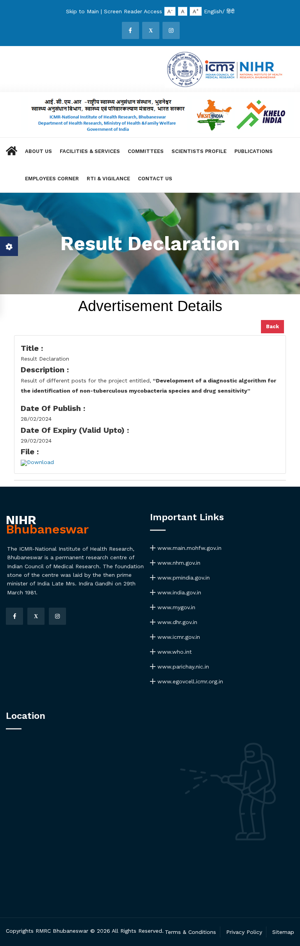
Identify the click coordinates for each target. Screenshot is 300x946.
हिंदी (230, 11)
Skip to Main (82, 11)
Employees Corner (52, 178)
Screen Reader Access (133, 11)
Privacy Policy (244, 932)
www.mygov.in (175, 607)
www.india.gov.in (178, 592)
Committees (146, 151)
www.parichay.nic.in (182, 666)
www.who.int (173, 652)
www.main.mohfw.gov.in (188, 548)
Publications (253, 151)
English (213, 11)
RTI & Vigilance (108, 178)
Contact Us (155, 178)
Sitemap (283, 932)
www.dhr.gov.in (176, 622)
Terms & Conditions (190, 932)
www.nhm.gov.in (177, 563)
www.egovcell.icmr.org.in (189, 681)
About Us (38, 151)
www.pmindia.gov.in (182, 577)
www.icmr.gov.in (177, 637)
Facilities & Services (90, 151)
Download (40, 462)
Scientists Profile (199, 151)
